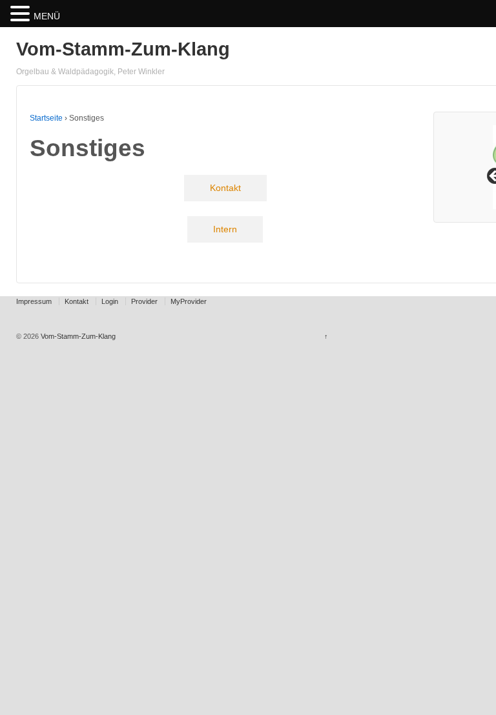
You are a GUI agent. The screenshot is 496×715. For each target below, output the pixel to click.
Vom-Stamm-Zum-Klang (123, 49)
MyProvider (188, 301)
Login (109, 301)
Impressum (34, 301)
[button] (22, 14)
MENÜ (47, 16)
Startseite (46, 118)
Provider (144, 301)
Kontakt (76, 301)
